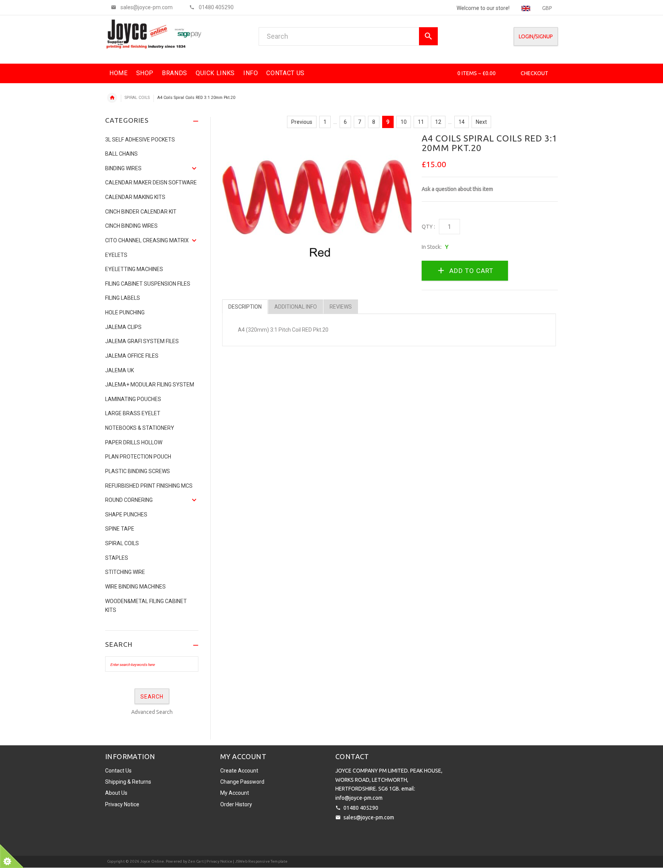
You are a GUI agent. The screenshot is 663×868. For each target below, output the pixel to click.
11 (421, 122)
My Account (234, 793)
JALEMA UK (119, 370)
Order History (236, 804)
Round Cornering (129, 500)
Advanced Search (152, 712)
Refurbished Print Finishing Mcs (149, 486)
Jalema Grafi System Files (142, 341)
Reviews (341, 307)
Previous (301, 122)
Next (481, 122)
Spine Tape (119, 529)
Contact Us (118, 771)
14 (461, 122)
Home (112, 98)
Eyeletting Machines (134, 269)
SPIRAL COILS (137, 97)
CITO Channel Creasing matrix (147, 240)
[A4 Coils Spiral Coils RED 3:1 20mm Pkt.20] (316, 197)
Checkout (534, 73)
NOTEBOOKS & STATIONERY (139, 428)
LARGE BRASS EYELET (132, 413)
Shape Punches (126, 514)
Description (245, 307)
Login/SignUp (536, 36)
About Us (116, 793)
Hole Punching (125, 312)
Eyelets (116, 255)
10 (404, 122)
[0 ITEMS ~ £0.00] (446, 73)
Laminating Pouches (133, 399)
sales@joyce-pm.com (368, 817)
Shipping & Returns (128, 782)
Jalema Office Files (131, 356)
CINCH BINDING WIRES (131, 226)
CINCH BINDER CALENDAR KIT (140, 212)
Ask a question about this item (457, 189)
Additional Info (295, 307)
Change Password (242, 782)
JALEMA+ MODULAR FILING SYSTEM (149, 384)
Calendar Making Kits (135, 197)
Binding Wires (123, 168)
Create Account (239, 771)
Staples (116, 558)
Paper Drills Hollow (133, 442)
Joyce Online (152, 861)
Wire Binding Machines (135, 587)
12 (438, 122)
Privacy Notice (122, 804)
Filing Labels (122, 298)
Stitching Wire (125, 572)
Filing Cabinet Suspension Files (147, 284)
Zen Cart (196, 861)
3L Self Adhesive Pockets (140, 139)
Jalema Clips (123, 327)
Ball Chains (121, 154)
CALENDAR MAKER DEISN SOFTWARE (151, 182)
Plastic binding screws (137, 471)
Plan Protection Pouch (138, 457)
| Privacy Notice (218, 861)
